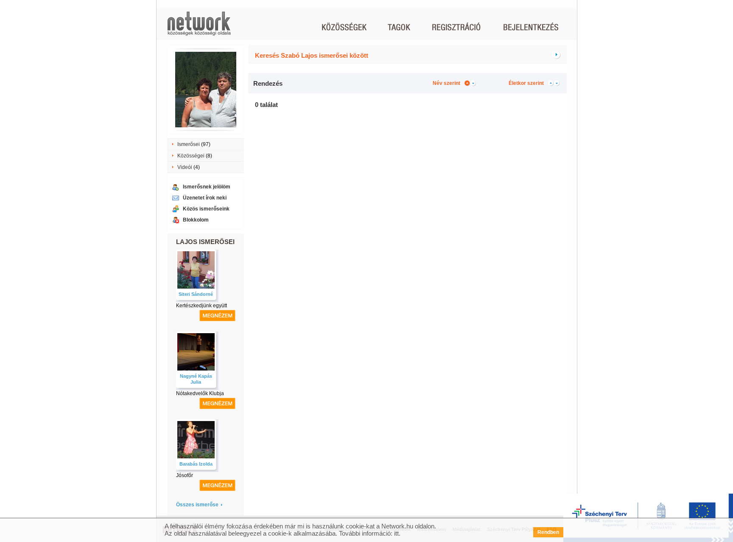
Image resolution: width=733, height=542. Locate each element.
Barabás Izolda (196, 463)
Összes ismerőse (197, 505)
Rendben (548, 532)
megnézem (217, 315)
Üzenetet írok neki (205, 198)
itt (396, 533)
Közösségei (190, 156)
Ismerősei (188, 144)
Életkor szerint (526, 83)
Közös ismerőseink (206, 209)
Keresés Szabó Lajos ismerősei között (311, 55)
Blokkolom (196, 220)
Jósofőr (184, 475)
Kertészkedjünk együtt (201, 306)
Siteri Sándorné (196, 294)
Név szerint (446, 83)
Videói (184, 167)
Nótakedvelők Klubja (200, 393)
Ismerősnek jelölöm (206, 187)
